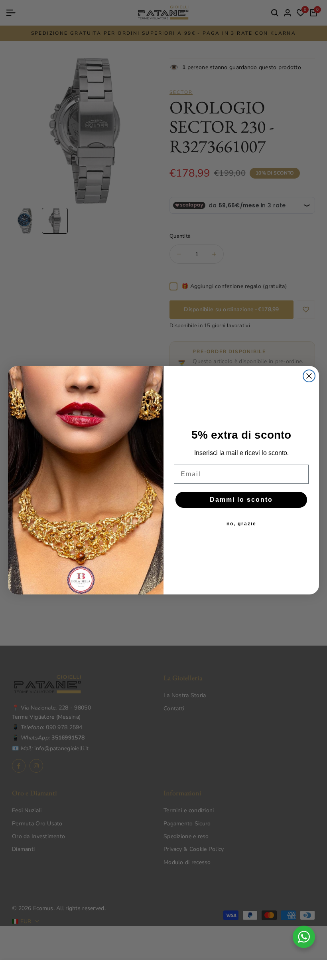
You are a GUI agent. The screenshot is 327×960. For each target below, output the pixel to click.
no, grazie (241, 524)
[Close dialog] (309, 376)
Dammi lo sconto (241, 499)
